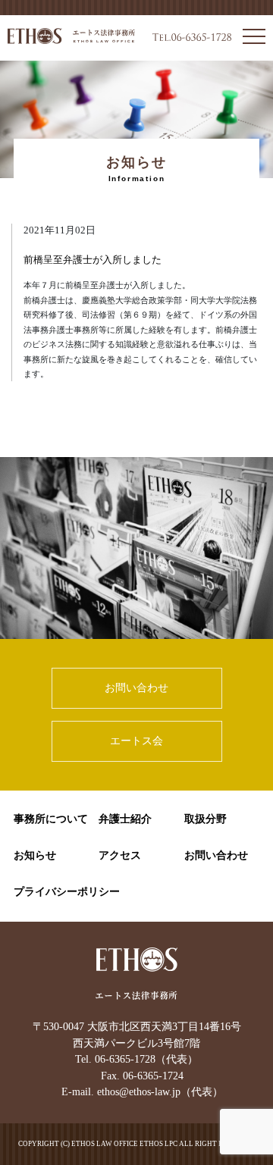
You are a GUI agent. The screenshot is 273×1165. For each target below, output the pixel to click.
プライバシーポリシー (67, 891)
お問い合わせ (136, 687)
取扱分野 (205, 819)
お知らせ (35, 855)
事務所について (51, 819)
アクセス (120, 855)
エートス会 (136, 740)
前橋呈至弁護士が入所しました (93, 260)
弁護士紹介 (125, 819)
